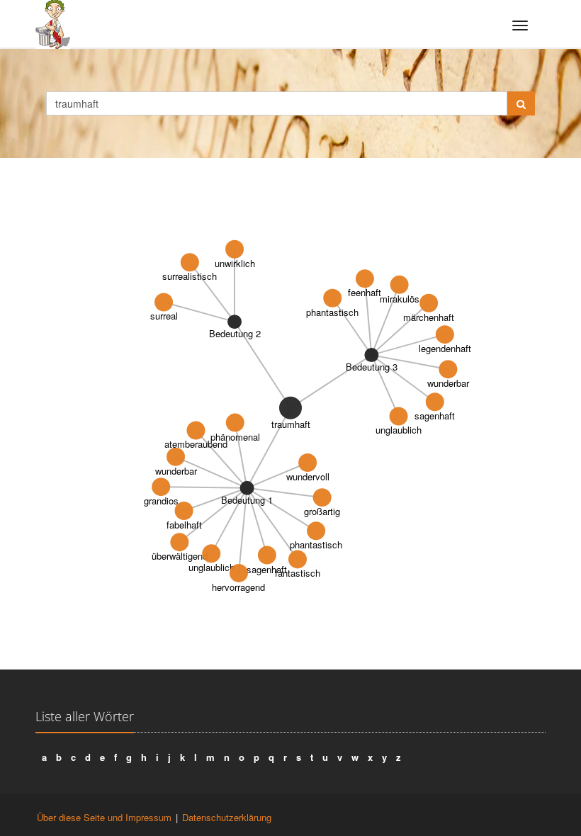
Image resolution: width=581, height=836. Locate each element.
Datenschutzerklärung (226, 817)
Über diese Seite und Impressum (104, 817)
